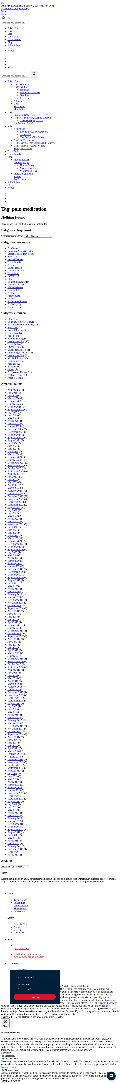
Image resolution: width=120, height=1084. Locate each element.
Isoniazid (24, 89)
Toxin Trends (14, 39)
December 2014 (15, 726)
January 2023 (14, 493)
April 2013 (13, 782)
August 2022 (14, 507)
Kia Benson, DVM (23, 123)
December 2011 (15, 824)
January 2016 (14, 689)
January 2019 (14, 597)
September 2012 (16, 798)
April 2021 (13, 535)
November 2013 (16, 762)
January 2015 (14, 723)
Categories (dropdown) (12, 236)
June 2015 (13, 709)
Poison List (13, 28)
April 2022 (13, 518)
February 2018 (15, 625)
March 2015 (14, 717)
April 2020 (13, 558)
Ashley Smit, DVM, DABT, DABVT (32, 117)
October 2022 (14, 502)
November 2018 (16, 602)
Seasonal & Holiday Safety (21, 253)
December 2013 (15, 759)
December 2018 (15, 600)
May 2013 (13, 779)
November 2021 (16, 524)
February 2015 (15, 720)
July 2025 (12, 412)
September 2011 (15, 829)
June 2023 (13, 479)
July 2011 (12, 835)
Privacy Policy (106, 1003)
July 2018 (12, 614)
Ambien (18, 101)
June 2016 (13, 675)
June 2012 (13, 807)
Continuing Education (18, 281)
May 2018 (13, 619)
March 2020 (14, 560)
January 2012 (14, 821)
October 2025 (14, 406)
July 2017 (12, 642)
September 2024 (16, 437)
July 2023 (12, 476)
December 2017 (15, 630)
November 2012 (16, 793)
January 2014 (14, 756)
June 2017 (13, 644)
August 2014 (14, 737)
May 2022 (13, 516)
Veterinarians (20, 908)
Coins (17, 103)
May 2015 (13, 712)
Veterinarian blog (16, 270)
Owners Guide (21, 905)
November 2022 (16, 499)
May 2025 (13, 418)
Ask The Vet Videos (24, 140)
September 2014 (16, 734)
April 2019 (13, 588)
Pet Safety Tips (21, 162)
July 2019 (12, 583)
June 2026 (13, 395)
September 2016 (16, 667)
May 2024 (13, 448)
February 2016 (15, 686)
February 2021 (15, 541)
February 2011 (15, 846)
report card (13, 256)
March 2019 (14, 591)
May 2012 (13, 810)
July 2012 (12, 804)
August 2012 (14, 801)
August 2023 (14, 474)
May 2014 (13, 745)
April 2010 (13, 854)
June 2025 (13, 415)
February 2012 (15, 818)
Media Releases (27, 168)
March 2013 (14, 784)
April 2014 (13, 748)
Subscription (14, 45)
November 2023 (16, 465)
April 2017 (13, 650)
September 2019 (16, 577)
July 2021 (12, 527)
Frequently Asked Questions (34, 131)
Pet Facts (12, 293)
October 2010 (14, 852)
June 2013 (13, 776)
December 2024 (15, 429)
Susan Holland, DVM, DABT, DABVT (34, 115)
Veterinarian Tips (28, 171)
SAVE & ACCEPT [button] (10, 1081)
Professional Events (23, 173)
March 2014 (14, 751)
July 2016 (12, 672)
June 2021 (13, 530)
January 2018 (14, 628)
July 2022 (12, 510)
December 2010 (15, 849)
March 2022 (14, 521)
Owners (11, 31)
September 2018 (16, 608)
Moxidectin (19, 106)
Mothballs (19, 109)
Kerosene (24, 98)
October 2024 (14, 434)
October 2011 (14, 826)
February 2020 (15, 563)
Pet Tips (11, 265)
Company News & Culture (21, 251)
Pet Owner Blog (16, 248)
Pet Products (20, 179)
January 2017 (14, 656)
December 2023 (15, 462)
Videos (17, 176)
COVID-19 (13, 276)
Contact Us (25, 134)
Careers (17, 929)
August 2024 (14, 440)
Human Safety (27, 165)
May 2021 (13, 532)
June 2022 (13, 513)
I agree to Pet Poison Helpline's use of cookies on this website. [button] (32, 1017)
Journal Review (15, 259)
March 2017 (14, 653)
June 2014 (13, 742)
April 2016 (13, 681)
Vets (10, 34)
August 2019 (14, 580)
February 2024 (15, 457)
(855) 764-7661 (46, 5)
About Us (18, 927)
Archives (5, 866)
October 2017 (14, 633)
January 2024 (14, 460)
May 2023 (13, 482)
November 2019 (16, 572)
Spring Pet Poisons (23, 148)
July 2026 (12, 392)
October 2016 (14, 664)
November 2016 (16, 661)
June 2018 (13, 616)
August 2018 (14, 611)
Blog (10, 42)
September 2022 (16, 504)
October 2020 (14, 546)
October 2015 (14, 698)
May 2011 (13, 838)
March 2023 (14, 488)
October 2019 (14, 574)
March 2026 (14, 398)
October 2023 (14, 468)
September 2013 (16, 768)
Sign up (35, 997)
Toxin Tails (13, 36)
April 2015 (13, 714)
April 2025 (13, 420)
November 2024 (16, 432)
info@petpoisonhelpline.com (28, 954)
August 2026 (14, 390)
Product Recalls (21, 159)
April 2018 (13, 622)
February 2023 (15, 490)
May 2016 (13, 678)
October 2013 (14, 765)
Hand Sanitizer (21, 87)
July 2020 (12, 552)
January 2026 (14, 404)
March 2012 (14, 815)
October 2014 (14, 731)
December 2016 (15, 658)
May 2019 (13, 586)
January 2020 (14, 566)
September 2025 (16, 409)
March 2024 (14, 454)
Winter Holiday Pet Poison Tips (29, 145)
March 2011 (13, 843)
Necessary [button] (6, 1052)
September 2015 (16, 700)
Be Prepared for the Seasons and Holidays (34, 143)
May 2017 (13, 647)
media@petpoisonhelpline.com (29, 957)
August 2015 (14, 703)
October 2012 (14, 796)
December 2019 (15, 569)
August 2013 (14, 770)
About (11, 50)
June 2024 (13, 446)
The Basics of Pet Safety (32, 137)
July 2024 (12, 443)
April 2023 (13, 485)
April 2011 (13, 840)
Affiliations (19, 129)
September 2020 (16, 549)
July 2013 (12, 773)
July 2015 (12, 706)
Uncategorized (15, 267)
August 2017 (14, 639)
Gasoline (24, 95)
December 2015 (15, 692)
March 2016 (14, 684)
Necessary (10, 1055)
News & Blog (21, 924)
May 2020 (13, 555)
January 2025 (14, 426)
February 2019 (15, 594)
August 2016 (14, 670)
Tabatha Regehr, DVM (31, 120)
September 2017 (16, 636)
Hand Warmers (21, 84)
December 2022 (15, 496)
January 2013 (14, 790)
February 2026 (15, 401)
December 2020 (15, 544)
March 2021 (14, 538)
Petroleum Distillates (30, 92)
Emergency (19, 911)
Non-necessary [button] (8, 1067)
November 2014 (16, 728)
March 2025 (14, 423)
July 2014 (12, 740)
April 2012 (13, 812)
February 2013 (15, 787)
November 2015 (16, 695)
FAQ (10, 48)
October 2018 (14, 605)
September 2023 (16, 471)
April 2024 (13, 451)
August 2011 (14, 832)
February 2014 (15, 754)
